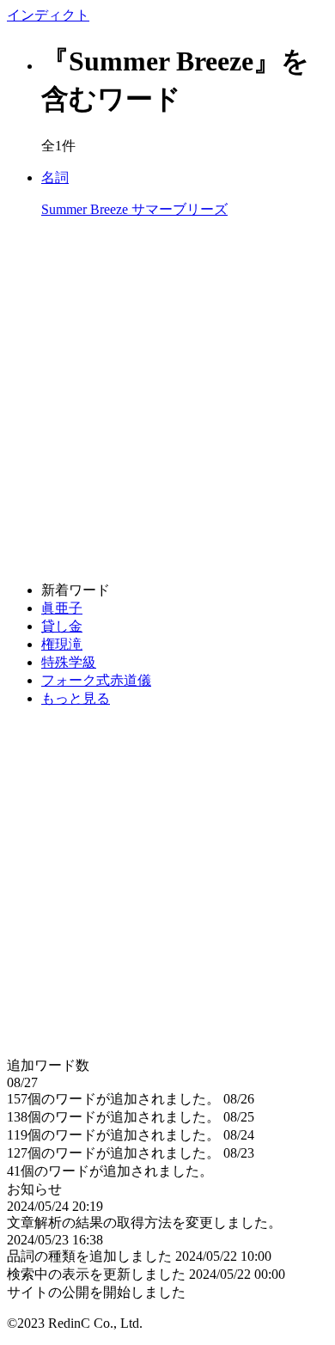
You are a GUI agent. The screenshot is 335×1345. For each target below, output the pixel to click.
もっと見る (75, 698)
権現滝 (61, 644)
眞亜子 (61, 608)
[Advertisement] (167, 400)
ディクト (48, 15)
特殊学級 (68, 662)
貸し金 (61, 626)
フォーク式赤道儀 (96, 680)
